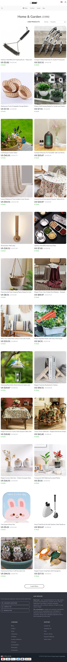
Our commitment (38, 609)
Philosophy (14, 647)
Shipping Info (48, 628)
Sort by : (46, 21)
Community (14, 650)
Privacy (56, 656)
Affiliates (13, 636)
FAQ (45, 631)
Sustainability (15, 644)
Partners (13, 642)
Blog (44, 8)
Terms (53, 656)
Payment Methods (49, 636)
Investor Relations (16, 639)
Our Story (32, 8)
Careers (13, 628)
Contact (38, 8)
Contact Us (47, 625)
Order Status (47, 639)
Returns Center (48, 634)
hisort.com (37, 600)
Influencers (14, 634)
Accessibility (62, 656)
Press (12, 631)
